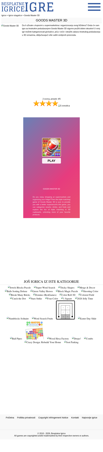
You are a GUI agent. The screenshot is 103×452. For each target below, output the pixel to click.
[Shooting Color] (89, 291)
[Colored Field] (86, 294)
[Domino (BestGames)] (44, 294)
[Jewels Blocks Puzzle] (19, 287)
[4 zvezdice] (55, 103)
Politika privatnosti (26, 417)
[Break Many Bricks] (19, 294)
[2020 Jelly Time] (84, 298)
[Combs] (88, 338)
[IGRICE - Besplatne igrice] (27, 13)
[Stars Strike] (35, 298)
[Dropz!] (76, 338)
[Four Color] (51, 298)
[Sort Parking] (71, 342)
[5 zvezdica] (64, 106)
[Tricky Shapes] (66, 287)
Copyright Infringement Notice (53, 417)
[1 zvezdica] (36, 103)
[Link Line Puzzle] (65, 318)
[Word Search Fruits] (42, 318)
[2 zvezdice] (42, 103)
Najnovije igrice (89, 417)
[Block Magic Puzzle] (67, 291)
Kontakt (75, 417)
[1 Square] (66, 298)
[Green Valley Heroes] (41, 291)
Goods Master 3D (51, 20)
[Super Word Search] (44, 287)
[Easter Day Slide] (87, 318)
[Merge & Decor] (86, 287)
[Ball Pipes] (16, 338)
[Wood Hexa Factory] (58, 338)
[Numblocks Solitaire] (18, 318)
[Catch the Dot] (18, 298)
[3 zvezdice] (49, 103)
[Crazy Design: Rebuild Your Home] (42, 342)
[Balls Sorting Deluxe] (16, 291)
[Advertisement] (51, 65)
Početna (10, 417)
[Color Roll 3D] (67, 294)
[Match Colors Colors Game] (34, 338)
